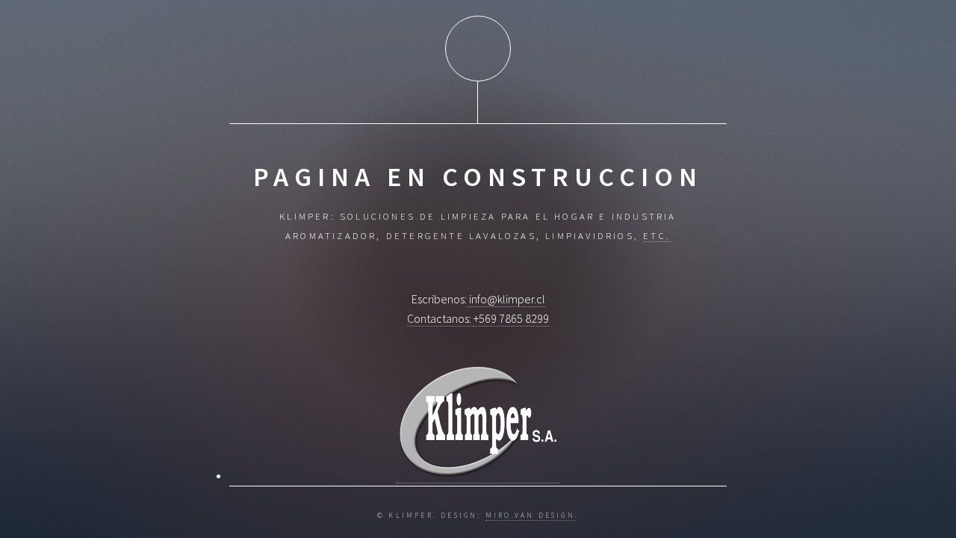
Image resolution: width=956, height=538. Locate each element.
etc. (657, 235)
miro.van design (530, 515)
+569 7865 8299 (511, 318)
